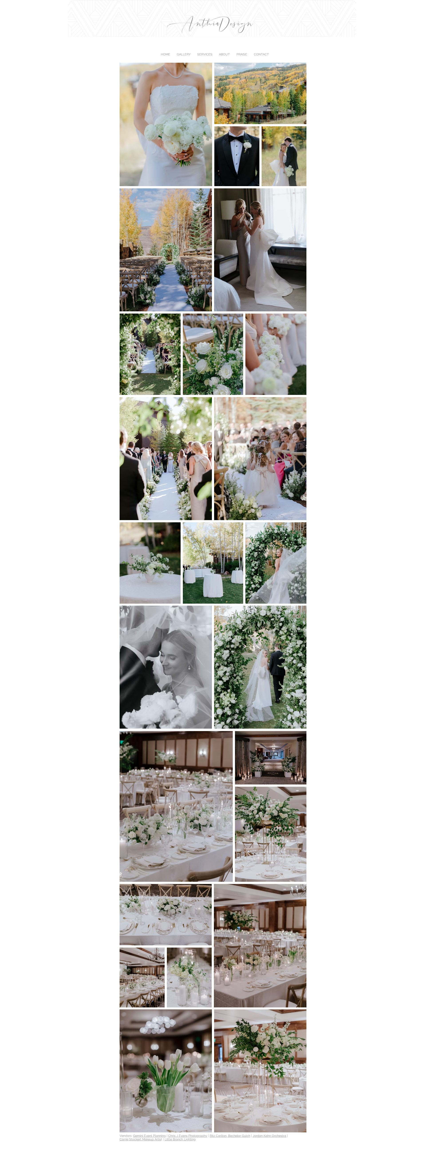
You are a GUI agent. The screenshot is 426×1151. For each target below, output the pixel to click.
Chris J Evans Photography (187, 1135)
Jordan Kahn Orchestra (269, 1135)
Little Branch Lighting (180, 1139)
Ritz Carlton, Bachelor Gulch (230, 1135)
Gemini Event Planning (149, 1135)
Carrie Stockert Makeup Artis (140, 1139)
